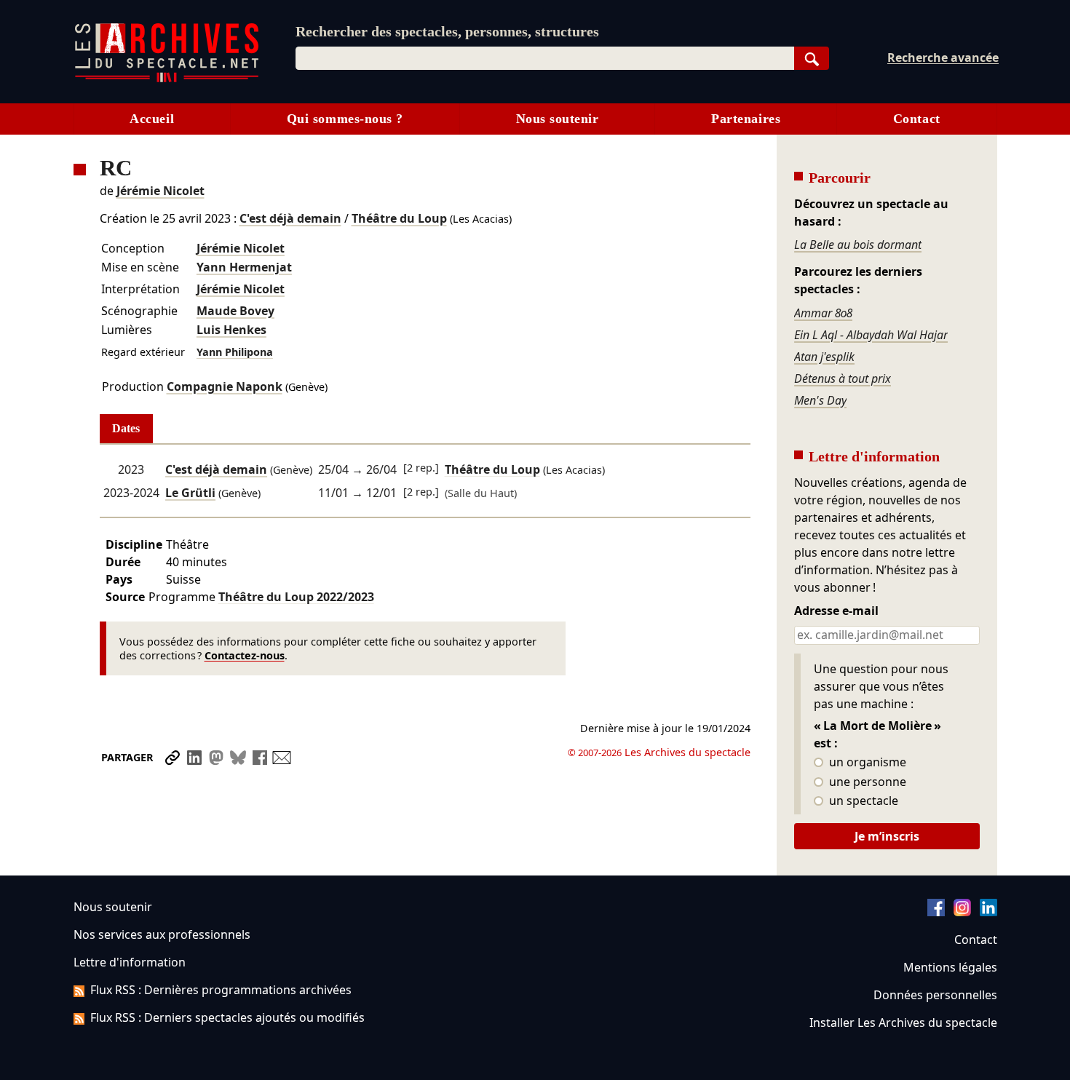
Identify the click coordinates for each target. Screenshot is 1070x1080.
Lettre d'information (130, 962)
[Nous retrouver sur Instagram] (962, 912)
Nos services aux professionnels (162, 934)
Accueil (152, 118)
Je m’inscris (887, 836)
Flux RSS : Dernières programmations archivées (221, 990)
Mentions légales (950, 967)
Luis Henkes (231, 330)
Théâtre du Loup (399, 218)
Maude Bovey (235, 311)
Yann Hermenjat (244, 267)
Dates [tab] (126, 428)
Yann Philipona (235, 352)
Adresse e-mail (836, 611)
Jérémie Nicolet (160, 191)
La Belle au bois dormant (858, 245)
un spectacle (862, 801)
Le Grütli (190, 493)
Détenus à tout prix (842, 378)
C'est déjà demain (290, 218)
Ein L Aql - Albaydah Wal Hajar (871, 335)
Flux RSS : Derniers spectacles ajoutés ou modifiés (227, 1017)
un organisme (866, 762)
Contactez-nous (245, 655)
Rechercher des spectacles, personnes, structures (447, 31)
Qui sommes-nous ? (345, 118)
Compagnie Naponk (224, 386)
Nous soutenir (557, 118)
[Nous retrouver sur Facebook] (936, 912)
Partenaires (745, 118)
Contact (916, 118)
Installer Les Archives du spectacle (903, 1023)
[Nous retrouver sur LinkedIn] (988, 912)
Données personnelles (935, 995)
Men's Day (820, 400)
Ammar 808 (823, 313)
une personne (866, 782)
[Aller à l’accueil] (166, 79)
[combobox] (545, 58)
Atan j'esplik (824, 357)
